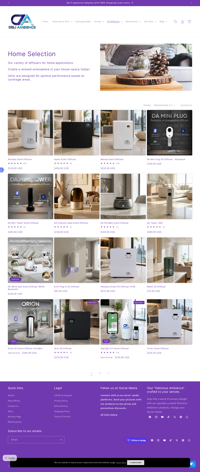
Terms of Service (62, 416)
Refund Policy (61, 406)
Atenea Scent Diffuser (112, 159)
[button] (61, 21)
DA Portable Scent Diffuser (115, 223)
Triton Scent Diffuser (158, 348)
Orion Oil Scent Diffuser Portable (25, 348)
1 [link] (91, 373)
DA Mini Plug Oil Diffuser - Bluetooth (166, 159)
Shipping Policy (62, 411)
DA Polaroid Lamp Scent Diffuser (71, 223)
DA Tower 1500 (155, 223)
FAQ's (10, 411)
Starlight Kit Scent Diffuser (115, 348)
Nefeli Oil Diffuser (156, 286)
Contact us (13, 406)
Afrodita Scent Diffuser (20, 159)
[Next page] (108, 373)
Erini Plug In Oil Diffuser (66, 286)
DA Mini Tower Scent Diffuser (23, 223)
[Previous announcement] (8, 3)
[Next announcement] (192, 3)
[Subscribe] (60, 439)
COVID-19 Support (63, 395)
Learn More (121, 462)
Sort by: (147, 105)
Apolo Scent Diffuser (65, 159)
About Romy (14, 400)
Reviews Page (14, 416)
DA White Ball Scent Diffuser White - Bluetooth (27, 288)
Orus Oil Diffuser (63, 348)
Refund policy (15, 421)
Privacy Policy (61, 400)
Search (11, 395)
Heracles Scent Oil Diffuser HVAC (118, 286)
